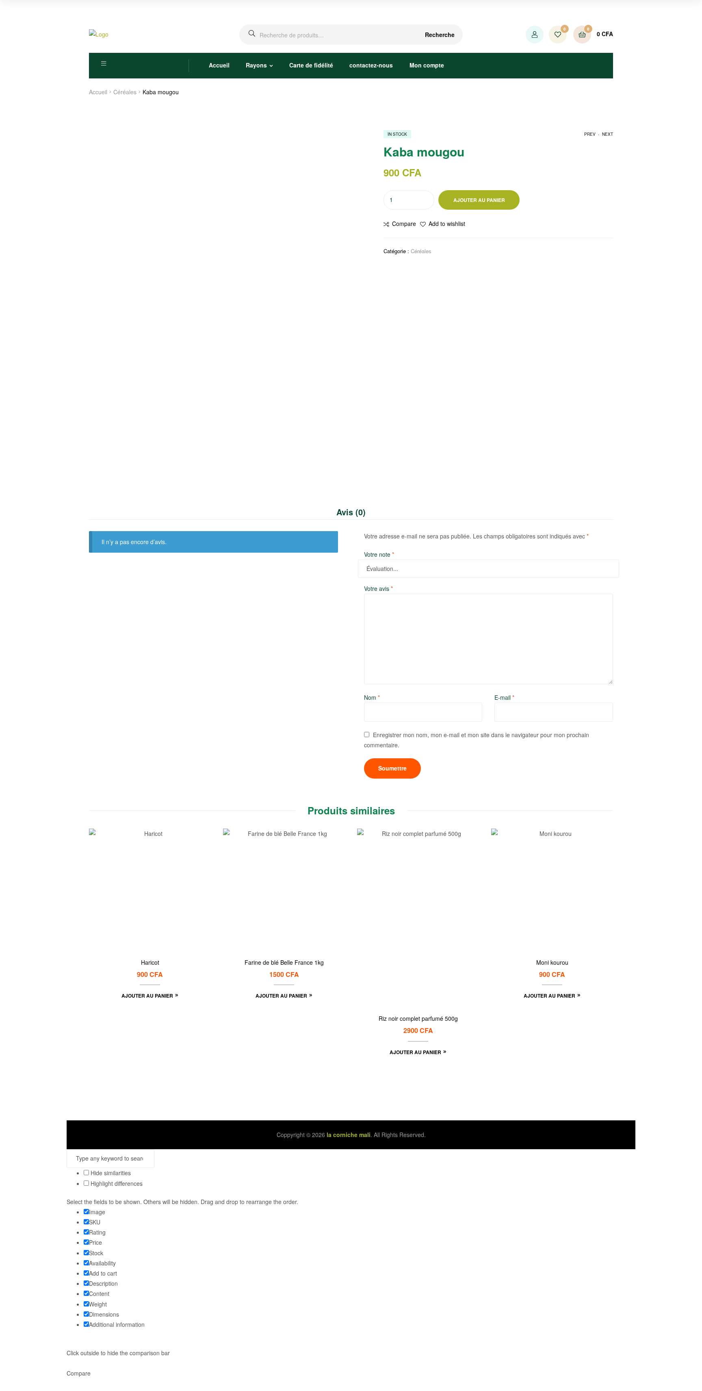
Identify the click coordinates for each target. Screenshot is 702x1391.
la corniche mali (348, 1135)
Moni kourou (552, 962)
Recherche (440, 34)
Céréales (124, 92)
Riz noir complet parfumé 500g (418, 1018)
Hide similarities (110, 1173)
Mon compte (427, 65)
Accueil (219, 65)
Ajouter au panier (479, 200)
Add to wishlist (447, 223)
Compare (404, 223)
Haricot (150, 962)
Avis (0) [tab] (351, 512)
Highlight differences (116, 1183)
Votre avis (378, 588)
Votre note (379, 554)
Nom (372, 697)
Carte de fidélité (311, 65)
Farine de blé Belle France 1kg (284, 962)
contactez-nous (371, 65)
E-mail (504, 697)
